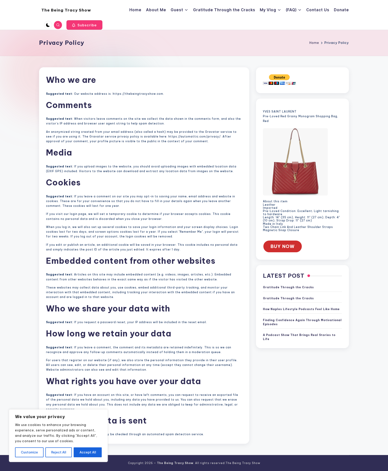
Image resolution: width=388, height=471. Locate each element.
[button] (84, 25)
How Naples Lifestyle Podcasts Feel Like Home (301, 309)
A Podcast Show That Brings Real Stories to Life (299, 337)
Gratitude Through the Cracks (288, 287)
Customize (29, 452)
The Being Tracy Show (66, 10)
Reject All (58, 452)
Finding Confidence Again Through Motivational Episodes (302, 322)
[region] (58, 435)
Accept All (87, 452)
